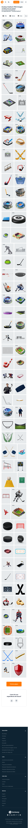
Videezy (3, 738)
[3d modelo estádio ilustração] (8, 300)
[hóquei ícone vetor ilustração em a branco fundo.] (20, 437)
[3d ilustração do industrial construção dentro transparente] (20, 338)
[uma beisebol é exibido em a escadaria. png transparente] (9, 480)
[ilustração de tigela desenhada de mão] (8, 425)
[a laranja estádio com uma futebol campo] (8, 630)
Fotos (21, 16)
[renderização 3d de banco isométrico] (8, 167)
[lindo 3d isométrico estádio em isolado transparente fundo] (20, 363)
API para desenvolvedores (7, 745)
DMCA (3, 762)
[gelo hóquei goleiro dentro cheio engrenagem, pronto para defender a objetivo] (8, 388)
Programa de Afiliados (7, 764)
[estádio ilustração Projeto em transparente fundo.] (20, 300)
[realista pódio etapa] (8, 643)
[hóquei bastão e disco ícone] (20, 117)
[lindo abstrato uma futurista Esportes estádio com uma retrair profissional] (8, 205)
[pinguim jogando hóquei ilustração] (6, 670)
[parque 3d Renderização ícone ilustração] (20, 630)
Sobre (3, 784)
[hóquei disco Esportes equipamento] (18, 219)
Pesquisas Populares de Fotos (8, 769)
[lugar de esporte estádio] (20, 180)
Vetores (13, 16)
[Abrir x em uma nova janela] (18, 815)
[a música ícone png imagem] (20, 643)
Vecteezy (4, 736)
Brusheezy (4, 733)
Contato (3, 781)
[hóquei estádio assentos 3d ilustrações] (6, 219)
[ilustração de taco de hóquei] (8, 88)
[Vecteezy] (2, 2)
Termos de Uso (9, 823)
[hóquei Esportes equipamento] (20, 76)
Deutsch (4, 801)
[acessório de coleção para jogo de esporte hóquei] (8, 437)
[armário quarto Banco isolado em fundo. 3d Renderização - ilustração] (8, 466)
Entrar (22, 2)
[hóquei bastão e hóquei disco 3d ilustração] (8, 180)
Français (4, 803)
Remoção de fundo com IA (8, 750)
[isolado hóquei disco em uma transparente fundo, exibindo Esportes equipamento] (8, 539)
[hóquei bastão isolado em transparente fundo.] (8, 577)
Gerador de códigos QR (7, 752)
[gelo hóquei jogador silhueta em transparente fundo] (18, 496)
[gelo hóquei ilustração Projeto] (8, 656)
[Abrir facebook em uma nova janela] (7, 815)
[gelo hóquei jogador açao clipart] (8, 376)
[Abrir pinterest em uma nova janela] (14, 815)
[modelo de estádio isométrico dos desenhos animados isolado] (20, 63)
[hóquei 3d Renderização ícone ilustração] (8, 325)
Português (4, 798)
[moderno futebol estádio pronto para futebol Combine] (20, 425)
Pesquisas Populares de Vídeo (8, 771)
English (3, 794)
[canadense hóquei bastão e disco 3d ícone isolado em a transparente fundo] (8, 363)
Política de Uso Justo (14, 824)
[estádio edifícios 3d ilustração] (20, 38)
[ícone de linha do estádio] (22, 102)
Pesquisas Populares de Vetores (9, 767)
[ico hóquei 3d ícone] (22, 451)
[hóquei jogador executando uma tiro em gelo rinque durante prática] (8, 338)
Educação (4, 743)
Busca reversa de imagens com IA (9, 747)
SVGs (5, 16)
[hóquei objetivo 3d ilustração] (8, 38)
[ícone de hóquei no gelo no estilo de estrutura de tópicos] (7, 400)
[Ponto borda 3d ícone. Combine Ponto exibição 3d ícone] (20, 466)
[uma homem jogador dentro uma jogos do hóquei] (8, 564)
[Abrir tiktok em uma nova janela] (16, 815)
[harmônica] (20, 656)
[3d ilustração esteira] (20, 564)
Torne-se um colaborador (7, 786)
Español (4, 796)
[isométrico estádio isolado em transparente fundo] (20, 350)
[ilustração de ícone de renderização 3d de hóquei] (20, 155)
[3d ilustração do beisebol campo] (8, 63)
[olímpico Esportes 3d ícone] (20, 167)
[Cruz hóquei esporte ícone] (20, 589)
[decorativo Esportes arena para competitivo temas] (20, 325)
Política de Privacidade (17, 823)
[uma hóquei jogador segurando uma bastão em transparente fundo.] (8, 602)
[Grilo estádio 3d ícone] (20, 25)
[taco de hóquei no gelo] (9, 451)
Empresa (4, 740)
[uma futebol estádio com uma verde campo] (6, 616)
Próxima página (14, 684)
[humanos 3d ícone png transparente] (8, 249)
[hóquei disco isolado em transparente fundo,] (20, 539)
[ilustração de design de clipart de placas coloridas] (20, 275)
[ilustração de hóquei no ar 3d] (8, 117)
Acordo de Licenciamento (7, 760)
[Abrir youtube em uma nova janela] (20, 815)
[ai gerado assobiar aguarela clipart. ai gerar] (20, 602)
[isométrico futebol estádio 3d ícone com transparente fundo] (8, 50)
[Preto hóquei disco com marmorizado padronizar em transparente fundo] (8, 526)
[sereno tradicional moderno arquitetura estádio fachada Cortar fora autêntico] (20, 192)
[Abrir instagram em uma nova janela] (9, 815)
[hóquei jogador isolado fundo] (20, 412)
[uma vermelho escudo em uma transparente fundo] (18, 670)
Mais (3, 805)
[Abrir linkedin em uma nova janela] (11, 815)
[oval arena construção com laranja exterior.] (20, 142)
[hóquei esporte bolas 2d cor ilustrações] (20, 388)
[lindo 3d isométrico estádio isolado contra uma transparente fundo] (18, 512)
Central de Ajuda (5, 779)
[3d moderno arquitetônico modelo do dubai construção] (8, 76)
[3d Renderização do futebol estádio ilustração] (9, 102)
